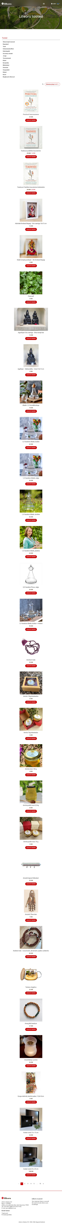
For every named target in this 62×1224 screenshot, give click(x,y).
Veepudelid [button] (6, 70)
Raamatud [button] (5, 44)
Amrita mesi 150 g (31, 769)
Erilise (35, 713)
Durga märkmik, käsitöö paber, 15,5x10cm (31, 1096)
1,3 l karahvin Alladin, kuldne (30, 442)
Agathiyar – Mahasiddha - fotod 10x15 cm (31, 369)
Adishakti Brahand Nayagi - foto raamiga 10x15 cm (31, 223)
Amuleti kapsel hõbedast (31, 878)
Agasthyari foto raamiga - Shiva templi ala (31, 332)
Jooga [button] (4, 56)
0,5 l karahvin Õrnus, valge (31, 587)
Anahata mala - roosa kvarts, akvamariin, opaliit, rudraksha (31, 951)
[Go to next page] (43, 1183)
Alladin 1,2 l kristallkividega (31, 405)
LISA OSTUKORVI (31, 120)
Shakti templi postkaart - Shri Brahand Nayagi (31, 260)
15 (40, 1183)
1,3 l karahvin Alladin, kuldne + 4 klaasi (31, 623)
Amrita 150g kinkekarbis (30, 696)
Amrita (29, 713)
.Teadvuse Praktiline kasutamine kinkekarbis (31, 187)
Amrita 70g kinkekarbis (31, 732)
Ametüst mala (30, 660)
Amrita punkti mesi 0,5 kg (31, 805)
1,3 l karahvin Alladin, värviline (31, 514)
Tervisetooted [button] (7, 58)
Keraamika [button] (6, 63)
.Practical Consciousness (31, 114)
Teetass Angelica (30, 987)
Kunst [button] (4, 74)
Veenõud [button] (5, 67)
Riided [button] (4, 72)
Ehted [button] (4, 60)
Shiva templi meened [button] (9, 42)
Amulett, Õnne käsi (31, 914)
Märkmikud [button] (6, 65)
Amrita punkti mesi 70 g (30, 841)
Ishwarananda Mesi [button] (8, 49)
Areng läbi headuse (31, 1023)
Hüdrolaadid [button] (6, 51)
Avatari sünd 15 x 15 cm (30, 1132)
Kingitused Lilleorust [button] (9, 77)
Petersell (31, 296)
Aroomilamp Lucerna (30, 1060)
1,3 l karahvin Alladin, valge (31, 478)
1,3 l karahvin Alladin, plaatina (31, 551)
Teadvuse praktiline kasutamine (31, 151)
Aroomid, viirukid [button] (8, 53)
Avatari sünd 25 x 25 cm (30, 1169)
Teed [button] (4, 46)
